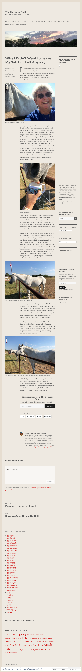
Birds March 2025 (11, 569)
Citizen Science (39, 635)
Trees (9, 604)
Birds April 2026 (11, 538)
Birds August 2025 (11, 542)
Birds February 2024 (12, 547)
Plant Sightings (16, 645)
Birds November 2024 (12, 577)
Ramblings (8, 70)
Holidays (44, 638)
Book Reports (9, 24)
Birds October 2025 (11, 582)
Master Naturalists (43, 641)
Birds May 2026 (11, 575)
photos (7, 645)
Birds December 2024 (12, 543)
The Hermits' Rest (15, 12)
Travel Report (40, 650)
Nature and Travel (63, 21)
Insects (10, 602)
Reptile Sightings (24, 650)
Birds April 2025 (11, 537)
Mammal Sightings (31, 641)
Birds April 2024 (11, 535)
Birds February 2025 (12, 548)
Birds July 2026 (10, 560)
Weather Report (11, 653)
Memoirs (51, 641)
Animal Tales (52, 21)
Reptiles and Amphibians (14, 599)
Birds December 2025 (12, 545)
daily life (27, 638)
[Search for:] (66, 218)
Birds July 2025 (10, 558)
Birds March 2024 (11, 567)
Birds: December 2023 (12, 587)
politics (25, 645)
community (48, 635)
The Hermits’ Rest (66, 250)
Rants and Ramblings (38, 21)
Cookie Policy (34, 669)
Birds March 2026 (11, 570)
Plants (8, 592)
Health (40, 638)
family (34, 638)
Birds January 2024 (11, 552)
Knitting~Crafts (21, 24)
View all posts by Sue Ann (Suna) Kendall (41, 447)
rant (12, 650)
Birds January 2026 (11, 555)
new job (7, 78)
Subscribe (50, 406)
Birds (9, 597)
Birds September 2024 (12, 584)
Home (7, 21)
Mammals (10, 600)
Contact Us (15, 21)
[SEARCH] (75, 218)
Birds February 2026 (12, 550)
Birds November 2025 (12, 579)
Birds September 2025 (12, 585)
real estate (17, 650)
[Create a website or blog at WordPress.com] (16, 664)
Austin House (8, 635)
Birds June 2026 (11, 565)
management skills (10, 76)
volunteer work (50, 650)
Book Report (30, 635)
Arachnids (10, 595)
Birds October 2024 (11, 580)
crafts (53, 635)
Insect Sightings (17, 641)
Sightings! (24, 21)
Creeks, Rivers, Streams (13, 638)
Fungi (8, 589)
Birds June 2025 (11, 564)
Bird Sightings (20, 634)
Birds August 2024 (11, 540)
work (13, 70)
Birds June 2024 (11, 562)
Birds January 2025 (11, 553)
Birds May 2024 (10, 572)
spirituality (32, 650)
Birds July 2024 (10, 557)
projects (30, 645)
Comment (49, 481)
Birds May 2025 (10, 574)
